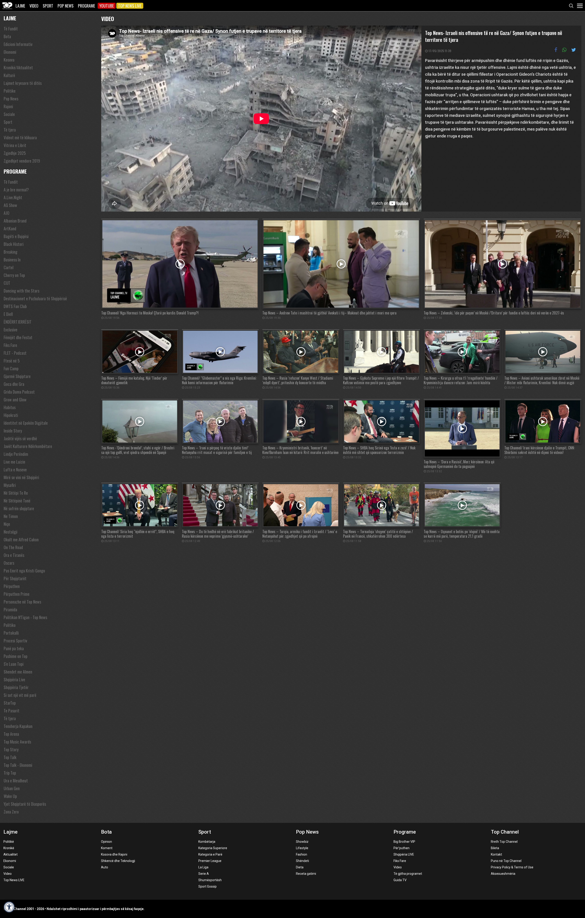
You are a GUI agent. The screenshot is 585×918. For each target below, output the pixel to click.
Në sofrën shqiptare (19, 508)
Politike (10, 91)
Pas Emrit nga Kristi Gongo (24, 571)
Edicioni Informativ (18, 44)
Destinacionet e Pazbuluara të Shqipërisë (35, 298)
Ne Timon (11, 516)
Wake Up (10, 796)
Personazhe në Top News (22, 602)
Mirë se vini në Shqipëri (21, 477)
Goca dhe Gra (14, 384)
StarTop (10, 703)
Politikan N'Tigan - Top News (25, 617)
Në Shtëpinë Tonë (17, 501)
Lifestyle (302, 848)
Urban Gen (12, 788)
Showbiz (302, 841)
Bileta (495, 848)
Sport (48, 6)
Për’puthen (402, 848)
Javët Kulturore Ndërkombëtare (28, 446)
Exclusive (10, 330)
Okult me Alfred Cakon (21, 539)
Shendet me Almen (18, 672)
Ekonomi (10, 52)
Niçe (7, 524)
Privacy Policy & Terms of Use (512, 867)
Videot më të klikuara (20, 137)
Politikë (8, 841)
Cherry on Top (14, 275)
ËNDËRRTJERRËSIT (18, 322)
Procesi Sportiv (15, 641)
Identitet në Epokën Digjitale (26, 423)
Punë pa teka (14, 648)
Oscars (9, 563)
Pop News (66, 6)
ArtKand (10, 228)
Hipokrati (11, 415)
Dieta (299, 867)
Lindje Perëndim (16, 454)
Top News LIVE (129, 6)
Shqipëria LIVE (404, 854)
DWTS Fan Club (15, 306)
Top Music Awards (17, 742)
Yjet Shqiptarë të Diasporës (25, 804)
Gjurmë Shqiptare (17, 376)
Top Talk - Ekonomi (18, 765)
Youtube (106, 6)
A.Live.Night (13, 197)
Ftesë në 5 (12, 361)
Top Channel (505, 832)
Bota (7, 36)
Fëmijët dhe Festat (18, 337)
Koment (106, 848)
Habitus (10, 407)
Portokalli (11, 633)
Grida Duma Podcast (19, 392)
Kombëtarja (206, 841)
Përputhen (12, 586)
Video (33, 6)
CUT (7, 283)
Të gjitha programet (408, 873)
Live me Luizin (14, 462)
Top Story (11, 749)
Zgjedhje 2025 (15, 153)
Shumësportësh (210, 880)
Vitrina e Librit (15, 145)
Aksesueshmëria (503, 873)
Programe (86, 6)
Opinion (106, 841)
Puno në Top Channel (506, 861)
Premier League (209, 861)
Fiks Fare (10, 345)
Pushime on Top (15, 656)
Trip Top (10, 773)
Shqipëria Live (14, 679)
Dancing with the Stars (21, 291)
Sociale (9, 114)
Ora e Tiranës (14, 555)
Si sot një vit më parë (20, 695)
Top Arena (11, 734)
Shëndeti (302, 861)
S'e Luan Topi (14, 664)
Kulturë (9, 75)
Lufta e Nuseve (15, 469)
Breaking (10, 252)
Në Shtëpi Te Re (16, 493)
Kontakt (496, 854)
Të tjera (10, 130)
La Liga (203, 867)
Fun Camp (11, 368)
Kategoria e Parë (210, 854)
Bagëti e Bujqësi (16, 236)
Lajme (20, 6)
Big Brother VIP (404, 841)
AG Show (10, 205)
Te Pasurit (11, 711)
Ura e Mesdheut (16, 781)
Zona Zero (11, 812)
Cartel (8, 267)
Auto (104, 867)
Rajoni (8, 106)
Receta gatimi (306, 873)
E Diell (8, 314)
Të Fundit (11, 29)
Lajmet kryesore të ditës (23, 83)
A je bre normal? (16, 190)
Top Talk (10, 757)
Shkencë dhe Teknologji (118, 861)
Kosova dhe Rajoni (114, 854)
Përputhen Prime (16, 594)
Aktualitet (10, 854)
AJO (6, 213)
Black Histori (14, 244)
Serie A (203, 873)
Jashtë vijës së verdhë (20, 438)
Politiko (10, 625)
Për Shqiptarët (15, 578)
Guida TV (400, 880)
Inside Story (13, 431)
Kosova (9, 60)
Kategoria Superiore (212, 848)
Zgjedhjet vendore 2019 (22, 161)
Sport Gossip (207, 886)
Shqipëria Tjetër (16, 687)
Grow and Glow (15, 400)
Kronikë (8, 848)
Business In (12, 260)
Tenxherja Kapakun (18, 726)
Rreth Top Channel (504, 841)
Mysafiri (10, 485)
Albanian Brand (15, 221)
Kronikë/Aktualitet (18, 67)
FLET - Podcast (15, 353)
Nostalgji (10, 532)
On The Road (13, 547)
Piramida (10, 609)
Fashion (301, 854)
